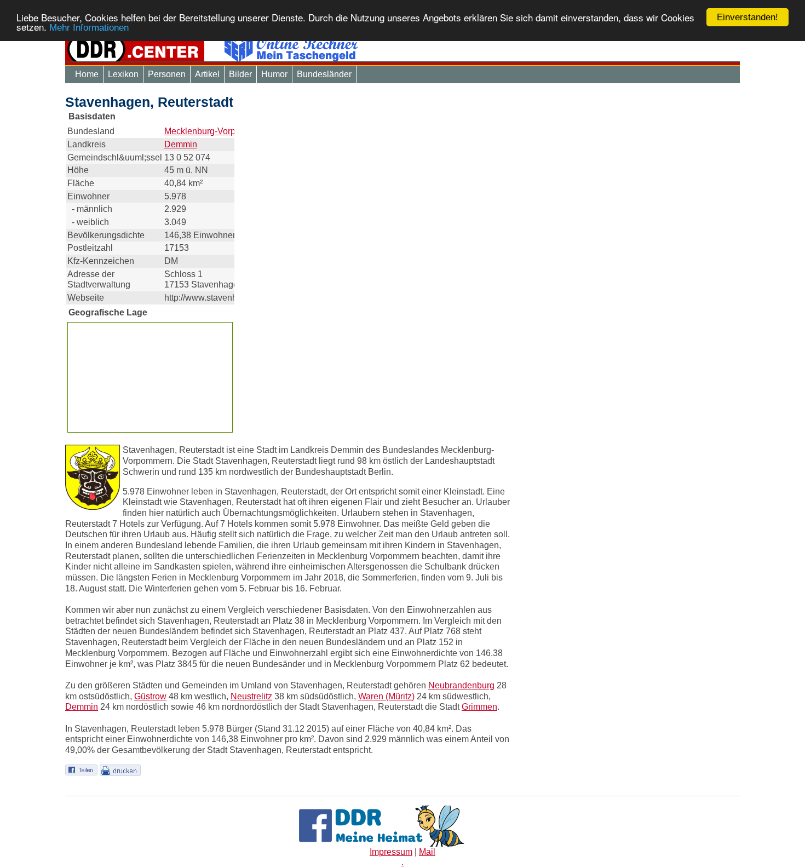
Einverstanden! (747, 17)
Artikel (207, 74)
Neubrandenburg (461, 685)
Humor (274, 74)
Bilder (240, 74)
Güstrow (150, 696)
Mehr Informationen (89, 28)
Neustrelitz (251, 696)
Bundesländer (324, 74)
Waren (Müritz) (386, 696)
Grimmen (479, 706)
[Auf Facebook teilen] (81, 769)
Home (87, 74)
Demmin (180, 144)
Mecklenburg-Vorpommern (215, 131)
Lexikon (123, 74)
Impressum (391, 851)
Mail (427, 851)
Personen (167, 74)
